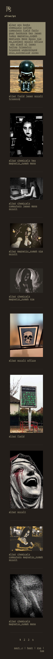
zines (35, 52)
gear (12, 33)
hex (31, 33)
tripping (14, 50)
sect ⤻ (18, 648)
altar (12, 24)
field (26, 30)
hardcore (21, 33)
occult (28, 41)
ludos (12, 36)
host (30, 648)
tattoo (13, 47)
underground (29, 50)
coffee (27, 27)
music (32, 38)
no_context (16, 41)
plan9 (19, 44)
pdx (12, 44)
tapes (32, 44)
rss (39, 648)
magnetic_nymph (27, 36)
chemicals (15, 27)
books (26, 24)
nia (39, 38)
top (42, 651)
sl (25, 44)
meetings (14, 38)
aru (19, 24)
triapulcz (25, 47)
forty (35, 30)
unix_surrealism (19, 52)
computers (15, 30)
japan (37, 33)
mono (24, 38)
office (38, 41)
